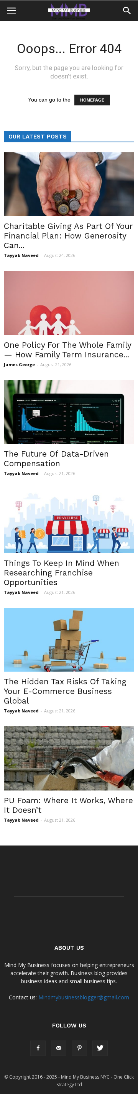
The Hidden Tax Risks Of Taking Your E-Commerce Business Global (65, 691)
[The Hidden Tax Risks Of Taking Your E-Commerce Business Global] (69, 640)
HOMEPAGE (92, 100)
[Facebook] (38, 1048)
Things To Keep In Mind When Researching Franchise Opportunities (61, 572)
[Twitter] (100, 1048)
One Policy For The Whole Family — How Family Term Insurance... (67, 349)
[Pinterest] (79, 1048)
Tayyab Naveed (21, 255)
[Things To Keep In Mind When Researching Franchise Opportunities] (69, 521)
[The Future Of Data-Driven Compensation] (69, 412)
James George (19, 364)
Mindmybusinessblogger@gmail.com (83, 997)
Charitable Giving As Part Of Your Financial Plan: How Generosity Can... (68, 235)
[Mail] (58, 1048)
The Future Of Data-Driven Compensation (56, 458)
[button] (127, 10)
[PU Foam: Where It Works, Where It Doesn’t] (69, 758)
